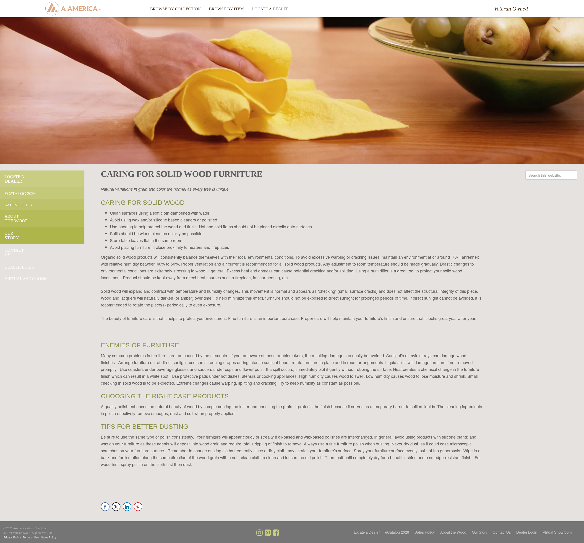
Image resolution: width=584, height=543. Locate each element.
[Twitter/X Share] (116, 506)
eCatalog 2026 (20, 193)
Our (9, 233)
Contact (14, 250)
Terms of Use (31, 537)
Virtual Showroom (26, 278)
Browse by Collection (175, 9)
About (12, 216)
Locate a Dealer (270, 9)
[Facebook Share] (105, 506)
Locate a (14, 176)
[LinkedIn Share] (127, 506)
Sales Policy (19, 205)
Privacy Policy (12, 537)
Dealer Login (20, 267)
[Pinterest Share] (138, 506)
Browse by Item (226, 9)
